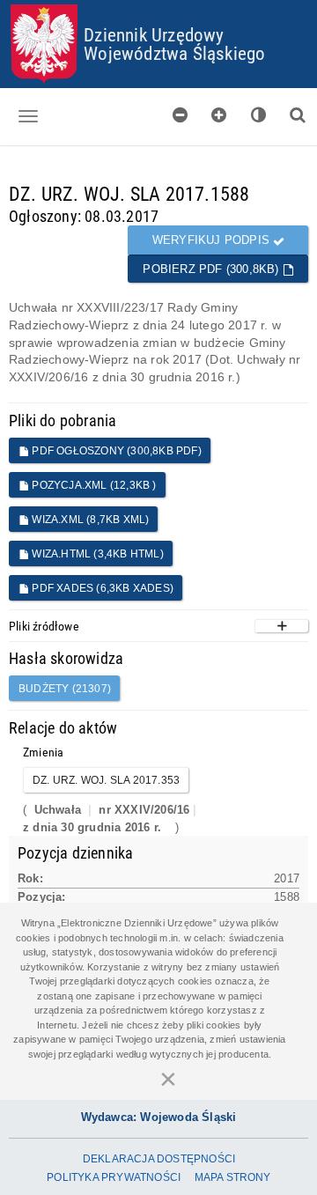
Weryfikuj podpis (212, 240)
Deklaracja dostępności (159, 1159)
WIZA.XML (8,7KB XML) (89, 519)
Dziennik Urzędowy (154, 34)
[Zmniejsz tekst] (180, 115)
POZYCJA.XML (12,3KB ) (92, 485)
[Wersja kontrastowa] (259, 115)
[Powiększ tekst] (219, 115)
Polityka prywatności (114, 1177)
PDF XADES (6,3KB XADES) (101, 588)
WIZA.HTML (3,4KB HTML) (96, 554)
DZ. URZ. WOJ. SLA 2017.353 (106, 780)
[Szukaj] (297, 115)
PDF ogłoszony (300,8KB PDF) (115, 451)
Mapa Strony (233, 1177)
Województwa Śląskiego (174, 53)
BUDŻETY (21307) (64, 688)
